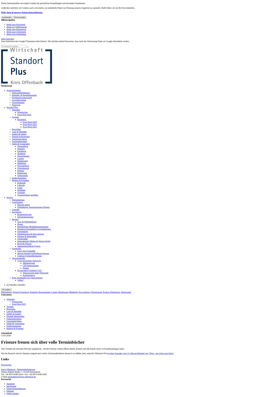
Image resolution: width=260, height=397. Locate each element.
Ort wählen (6, 290)
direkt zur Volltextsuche (16, 27)
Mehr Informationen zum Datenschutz (17, 44)
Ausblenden (6, 17)
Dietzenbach (22, 146)
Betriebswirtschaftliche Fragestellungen (34, 229)
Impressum (11, 386)
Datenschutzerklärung (15, 389)
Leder (19, 188)
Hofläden (21, 190)
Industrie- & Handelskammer (24, 95)
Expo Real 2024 (30, 122)
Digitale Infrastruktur (21, 136)
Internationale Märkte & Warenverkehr (33, 241)
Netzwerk (16, 105)
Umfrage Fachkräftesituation (29, 256)
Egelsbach (21, 151)
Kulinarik (21, 183)
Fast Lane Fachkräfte (26, 251)
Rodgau (20, 171)
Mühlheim (21, 163)
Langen (20, 158)
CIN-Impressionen (31, 265)
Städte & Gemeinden (21, 144)
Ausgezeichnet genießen (27, 195)
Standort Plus (12, 107)
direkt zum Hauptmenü (16, 29)
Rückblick (21, 119)
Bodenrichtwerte (24, 214)
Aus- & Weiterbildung (26, 222)
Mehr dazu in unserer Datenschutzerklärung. (22, 12)
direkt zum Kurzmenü (15, 24)
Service (9, 197)
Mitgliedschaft (29, 263)
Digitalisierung (18, 200)
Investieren (16, 212)
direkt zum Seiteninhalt (16, 34)
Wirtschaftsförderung (21, 93)
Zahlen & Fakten (19, 134)
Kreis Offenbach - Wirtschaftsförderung (18, 369)
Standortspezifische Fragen (28, 246)
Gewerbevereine (19, 100)
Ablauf (20, 280)
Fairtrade (21, 192)
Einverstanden (19, 17)
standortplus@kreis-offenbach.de (22, 377)
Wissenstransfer (18, 258)
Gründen (16, 210)
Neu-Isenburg (23, 166)
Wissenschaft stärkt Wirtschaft (35, 273)
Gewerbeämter (18, 102)
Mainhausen (22, 161)
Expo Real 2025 (24, 115)
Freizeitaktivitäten (19, 141)
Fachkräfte (16, 248)
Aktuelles (16, 110)
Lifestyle (21, 185)
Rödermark (22, 173)
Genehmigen (17, 202)
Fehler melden (12, 393)
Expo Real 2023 (30, 124)
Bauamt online (23, 205)
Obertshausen (23, 168)
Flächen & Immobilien (27, 236)
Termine (15, 117)
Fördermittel (22, 239)
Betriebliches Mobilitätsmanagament (32, 227)
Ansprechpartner (13, 90)
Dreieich (21, 149)
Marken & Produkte (20, 180)
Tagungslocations (19, 139)
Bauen (20, 224)
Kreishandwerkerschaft (22, 98)
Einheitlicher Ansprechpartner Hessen (33, 207)
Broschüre (16, 129)
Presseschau (22, 112)
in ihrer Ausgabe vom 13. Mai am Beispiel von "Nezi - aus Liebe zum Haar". (141, 353)
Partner (26, 268)
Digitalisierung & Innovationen (30, 234)
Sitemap (9, 391)
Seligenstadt (22, 175)
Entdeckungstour (19, 178)
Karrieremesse (29, 275)
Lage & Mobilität (19, 132)
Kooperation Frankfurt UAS (29, 270)
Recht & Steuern (24, 244)
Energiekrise (22, 231)
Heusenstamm (23, 156)
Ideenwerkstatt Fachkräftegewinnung (33, 253)
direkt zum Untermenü (16, 32)
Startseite (10, 384)
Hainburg (21, 154)
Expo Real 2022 (30, 127)
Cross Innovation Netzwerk (29, 261)
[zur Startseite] (26, 83)
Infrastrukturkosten (25, 217)
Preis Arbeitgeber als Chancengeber (27, 278)
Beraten (15, 219)
